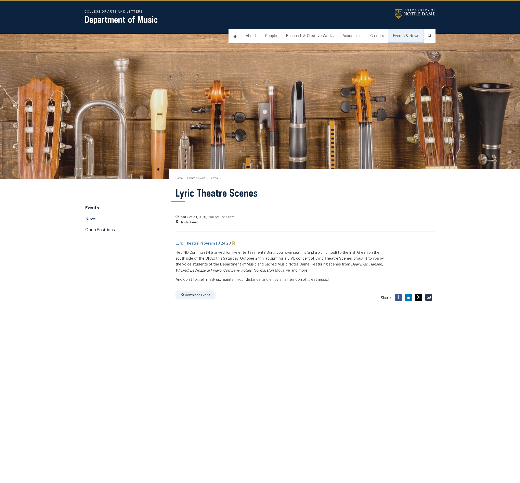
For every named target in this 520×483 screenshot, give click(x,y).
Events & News (406, 36)
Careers (377, 36)
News (90, 218)
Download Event (197, 295)
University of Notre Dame (415, 14)
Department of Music (121, 19)
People (271, 36)
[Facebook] (398, 297)
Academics (351, 36)
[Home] (235, 36)
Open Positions (100, 229)
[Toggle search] (430, 36)
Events (214, 177)
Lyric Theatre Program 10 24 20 (203, 243)
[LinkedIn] (408, 297)
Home (179, 177)
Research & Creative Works (310, 36)
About (251, 36)
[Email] (428, 297)
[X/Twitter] (418, 297)
